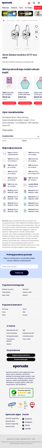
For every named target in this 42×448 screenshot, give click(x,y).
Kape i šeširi (5, 295)
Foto (21, 8)
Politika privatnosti (28, 333)
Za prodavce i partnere (10, 340)
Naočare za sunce (7, 289)
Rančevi (25, 295)
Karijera (8, 344)
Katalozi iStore (10, 426)
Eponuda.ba (29, 443)
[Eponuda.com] (10, 2)
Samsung (5, 309)
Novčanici (26, 289)
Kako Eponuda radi (12, 330)
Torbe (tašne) (6, 292)
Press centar (27, 339)
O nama (11, 325)
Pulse (4, 315)
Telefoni (14, 8)
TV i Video (28, 8)
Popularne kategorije (13, 285)
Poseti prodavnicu (9, 103)
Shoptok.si (17, 443)
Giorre (24, 141)
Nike (24, 312)
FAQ (24, 330)
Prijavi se (19, 273)
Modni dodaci (11, 20)
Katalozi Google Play (12, 424)
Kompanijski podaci (12, 336)
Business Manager (21, 359)
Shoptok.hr (23, 443)
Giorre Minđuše (33, 20)
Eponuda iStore (10, 421)
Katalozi (38, 8)
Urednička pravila (28, 336)
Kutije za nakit (27, 292)
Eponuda (4, 21)
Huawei (25, 315)
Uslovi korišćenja (11, 333)
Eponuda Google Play (12, 418)
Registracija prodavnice (21, 355)
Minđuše (24, 20)
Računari (5, 8)
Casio (4, 312)
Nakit (18, 20)
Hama (24, 309)
